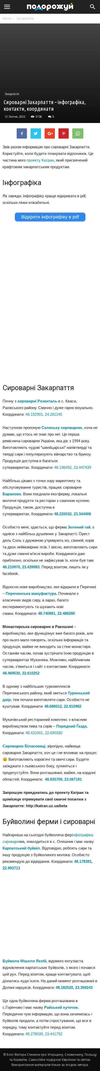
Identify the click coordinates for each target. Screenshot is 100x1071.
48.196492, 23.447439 (73, 467)
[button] (93, 7)
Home (7, 18)
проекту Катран (40, 160)
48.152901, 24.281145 (43, 414)
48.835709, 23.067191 (63, 779)
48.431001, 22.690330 (43, 733)
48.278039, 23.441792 (43, 1034)
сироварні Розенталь (37, 401)
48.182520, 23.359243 (74, 987)
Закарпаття (25, 18)
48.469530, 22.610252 (21, 673)
